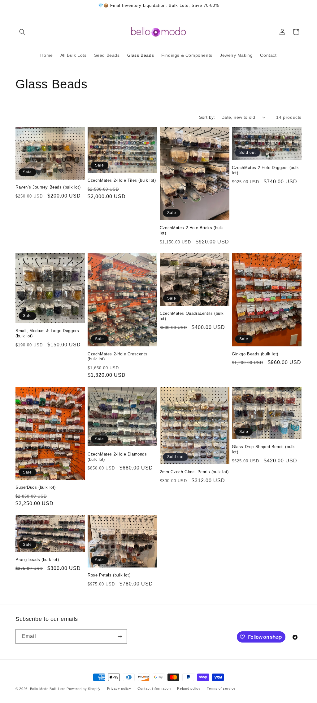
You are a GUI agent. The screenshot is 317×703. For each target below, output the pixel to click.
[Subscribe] (120, 636)
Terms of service (221, 688)
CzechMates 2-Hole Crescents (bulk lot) (117, 357)
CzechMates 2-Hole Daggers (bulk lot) (265, 170)
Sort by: (207, 117)
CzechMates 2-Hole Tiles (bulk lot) (122, 180)
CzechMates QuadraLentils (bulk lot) (192, 316)
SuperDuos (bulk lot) (35, 487)
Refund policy (188, 688)
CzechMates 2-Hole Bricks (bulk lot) (191, 230)
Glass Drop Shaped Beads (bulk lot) (263, 449)
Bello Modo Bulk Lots (48, 689)
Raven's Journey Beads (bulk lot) (47, 187)
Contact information (154, 688)
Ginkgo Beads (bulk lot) (255, 354)
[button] (22, 32)
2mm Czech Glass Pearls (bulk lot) (194, 471)
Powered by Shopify (84, 689)
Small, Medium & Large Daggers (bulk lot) (47, 333)
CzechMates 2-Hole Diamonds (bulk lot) (117, 457)
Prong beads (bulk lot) (37, 559)
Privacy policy (119, 688)
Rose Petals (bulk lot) (109, 575)
